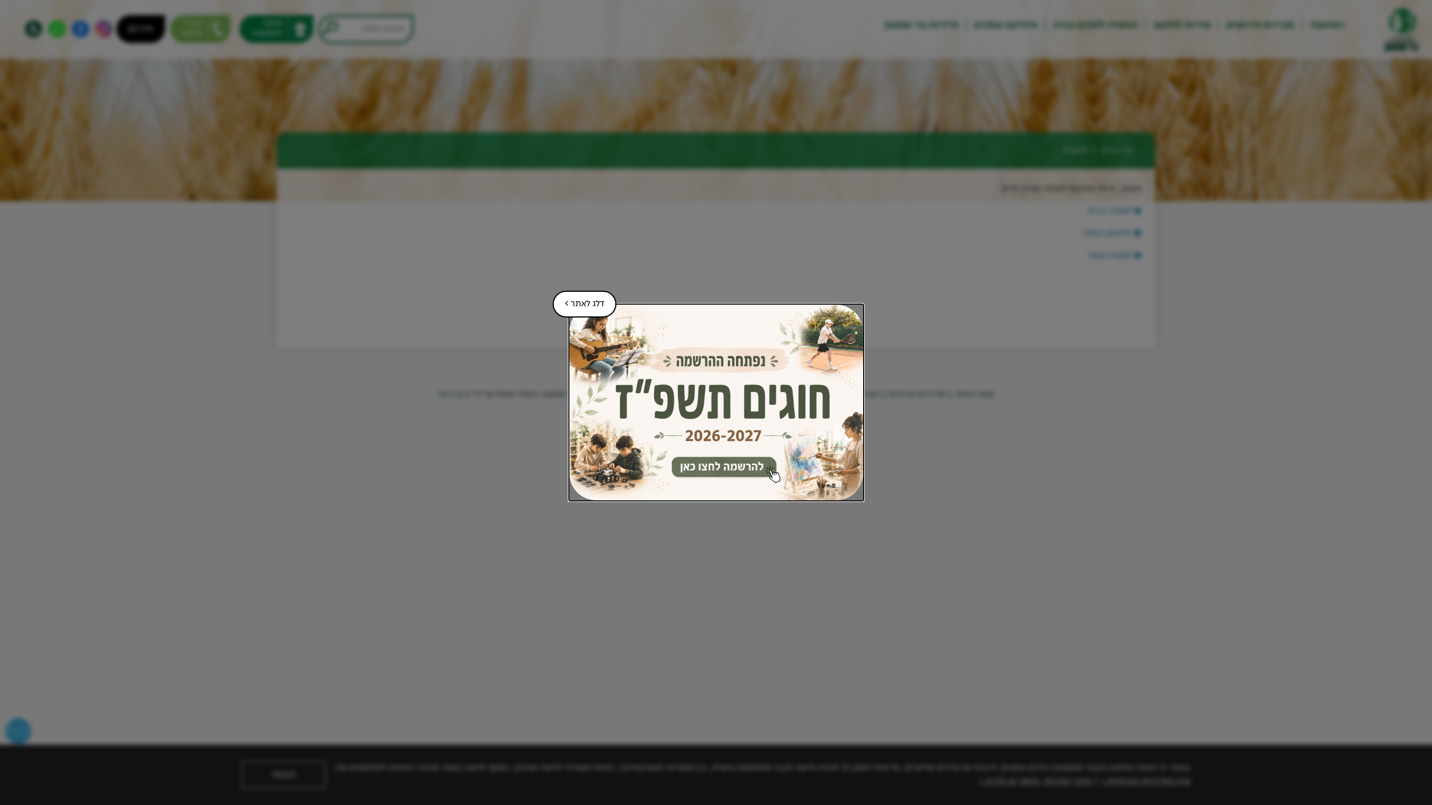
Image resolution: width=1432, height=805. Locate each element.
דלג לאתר (578, 300)
